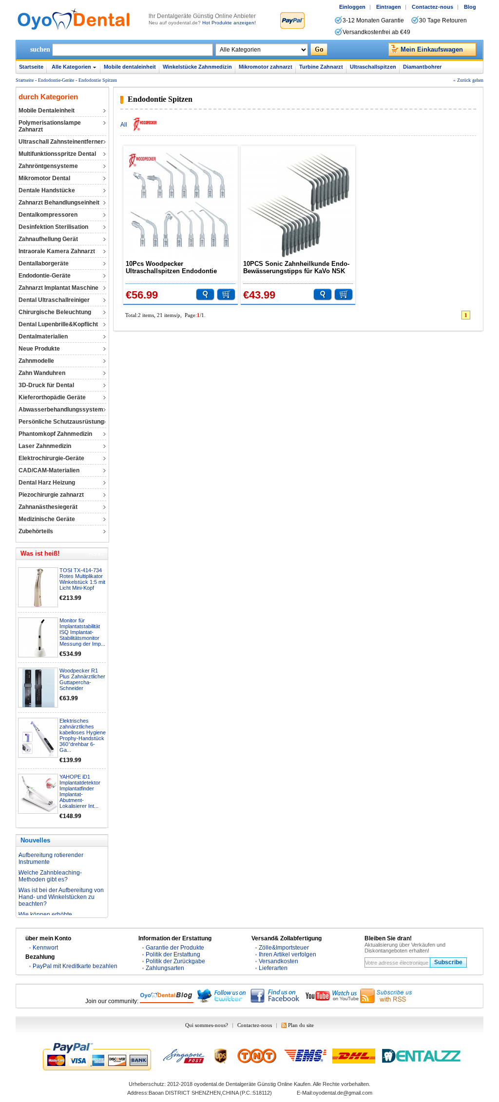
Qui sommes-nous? (206, 1025)
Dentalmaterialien (43, 336)
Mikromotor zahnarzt (265, 67)
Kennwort (45, 947)
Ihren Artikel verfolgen (287, 954)
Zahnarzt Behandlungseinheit (59, 202)
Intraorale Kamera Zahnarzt (57, 251)
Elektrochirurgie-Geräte (51, 458)
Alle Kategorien (71, 67)
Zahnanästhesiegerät (48, 507)
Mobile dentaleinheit (130, 67)
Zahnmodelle (36, 360)
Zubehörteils (36, 531)
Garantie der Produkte (175, 947)
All (123, 124)
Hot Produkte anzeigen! (229, 22)
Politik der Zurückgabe (175, 961)
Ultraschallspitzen (373, 67)
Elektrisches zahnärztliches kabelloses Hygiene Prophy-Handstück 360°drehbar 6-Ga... (82, 735)
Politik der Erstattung (173, 954)
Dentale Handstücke (47, 190)
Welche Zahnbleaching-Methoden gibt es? (50, 870)
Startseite (31, 67)
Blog (470, 7)
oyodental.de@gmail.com (342, 1093)
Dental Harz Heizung (47, 482)
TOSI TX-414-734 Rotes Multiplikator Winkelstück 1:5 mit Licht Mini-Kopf (82, 579)
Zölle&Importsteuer (284, 947)
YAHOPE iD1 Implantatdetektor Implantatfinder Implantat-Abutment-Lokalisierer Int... (79, 791)
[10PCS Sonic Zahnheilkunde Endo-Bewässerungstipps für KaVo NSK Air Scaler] (298, 205)
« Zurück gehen (468, 80)
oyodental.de (209, 1084)
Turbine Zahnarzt (321, 67)
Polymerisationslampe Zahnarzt (50, 126)
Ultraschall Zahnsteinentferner (61, 141)
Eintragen (388, 7)
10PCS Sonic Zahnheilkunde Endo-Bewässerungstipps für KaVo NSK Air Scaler (296, 267)
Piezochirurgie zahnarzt (51, 494)
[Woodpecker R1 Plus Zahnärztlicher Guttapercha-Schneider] (38, 688)
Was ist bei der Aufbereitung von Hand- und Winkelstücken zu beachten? (61, 890)
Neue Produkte (39, 348)
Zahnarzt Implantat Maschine (58, 287)
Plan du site (301, 1025)
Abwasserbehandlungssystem (61, 409)
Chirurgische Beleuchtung (55, 312)
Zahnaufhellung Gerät (48, 239)
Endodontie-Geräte (56, 80)
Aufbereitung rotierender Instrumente (51, 852)
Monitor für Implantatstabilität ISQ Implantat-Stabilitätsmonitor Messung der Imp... (82, 632)
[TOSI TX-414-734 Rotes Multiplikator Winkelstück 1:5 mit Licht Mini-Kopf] (38, 588)
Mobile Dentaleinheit (47, 110)
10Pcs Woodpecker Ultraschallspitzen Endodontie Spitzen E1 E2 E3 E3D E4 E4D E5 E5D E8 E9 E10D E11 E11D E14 (176, 267)
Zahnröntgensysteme (48, 166)
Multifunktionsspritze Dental (57, 153)
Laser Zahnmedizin (45, 446)
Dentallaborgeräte (44, 263)
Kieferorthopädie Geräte (52, 397)
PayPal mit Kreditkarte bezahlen (75, 966)
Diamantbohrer (422, 67)
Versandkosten (278, 961)
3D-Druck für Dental (46, 385)
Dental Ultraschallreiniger (54, 300)
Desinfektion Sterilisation (53, 227)
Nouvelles (35, 840)
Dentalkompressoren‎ (48, 214)
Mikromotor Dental (44, 178)
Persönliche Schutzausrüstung (61, 421)
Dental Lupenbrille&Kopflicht (58, 324)
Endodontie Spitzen (97, 80)
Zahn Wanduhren (42, 373)
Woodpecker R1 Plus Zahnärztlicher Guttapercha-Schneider (82, 679)
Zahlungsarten (165, 968)
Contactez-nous (432, 7)
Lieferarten (273, 968)
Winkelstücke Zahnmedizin (197, 67)
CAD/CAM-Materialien (49, 470)
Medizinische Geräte (47, 519)
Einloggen (352, 7)
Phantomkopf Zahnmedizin (55, 433)
